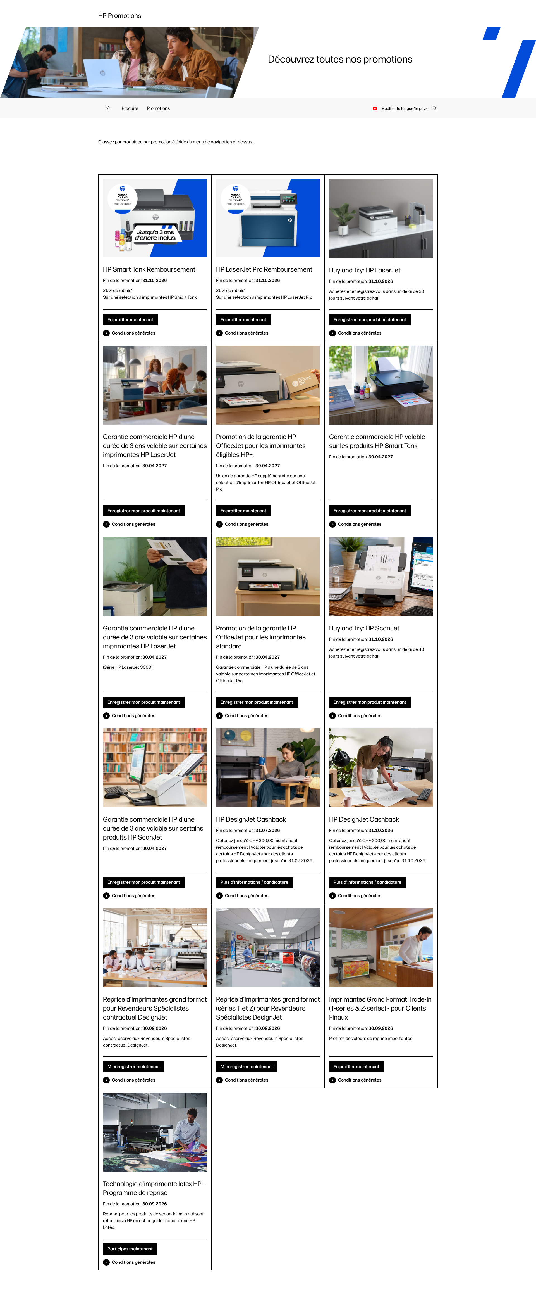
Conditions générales (133, 333)
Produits (130, 108)
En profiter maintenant (130, 319)
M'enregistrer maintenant (133, 1066)
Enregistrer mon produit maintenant (370, 319)
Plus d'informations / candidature (254, 882)
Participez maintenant (130, 1248)
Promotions (158, 108)
